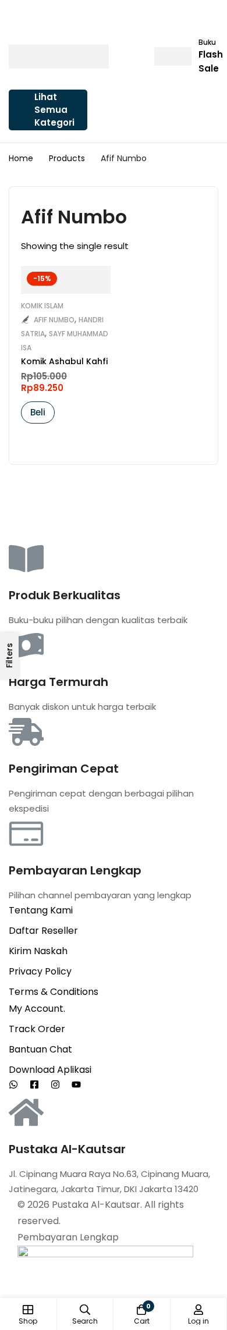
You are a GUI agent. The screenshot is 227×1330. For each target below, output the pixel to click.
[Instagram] (55, 1084)
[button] (38, 412)
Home (21, 158)
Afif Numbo (54, 320)
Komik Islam (42, 306)
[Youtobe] (76, 1084)
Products (67, 158)
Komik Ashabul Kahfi (64, 361)
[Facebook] (34, 1084)
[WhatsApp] (13, 1084)
